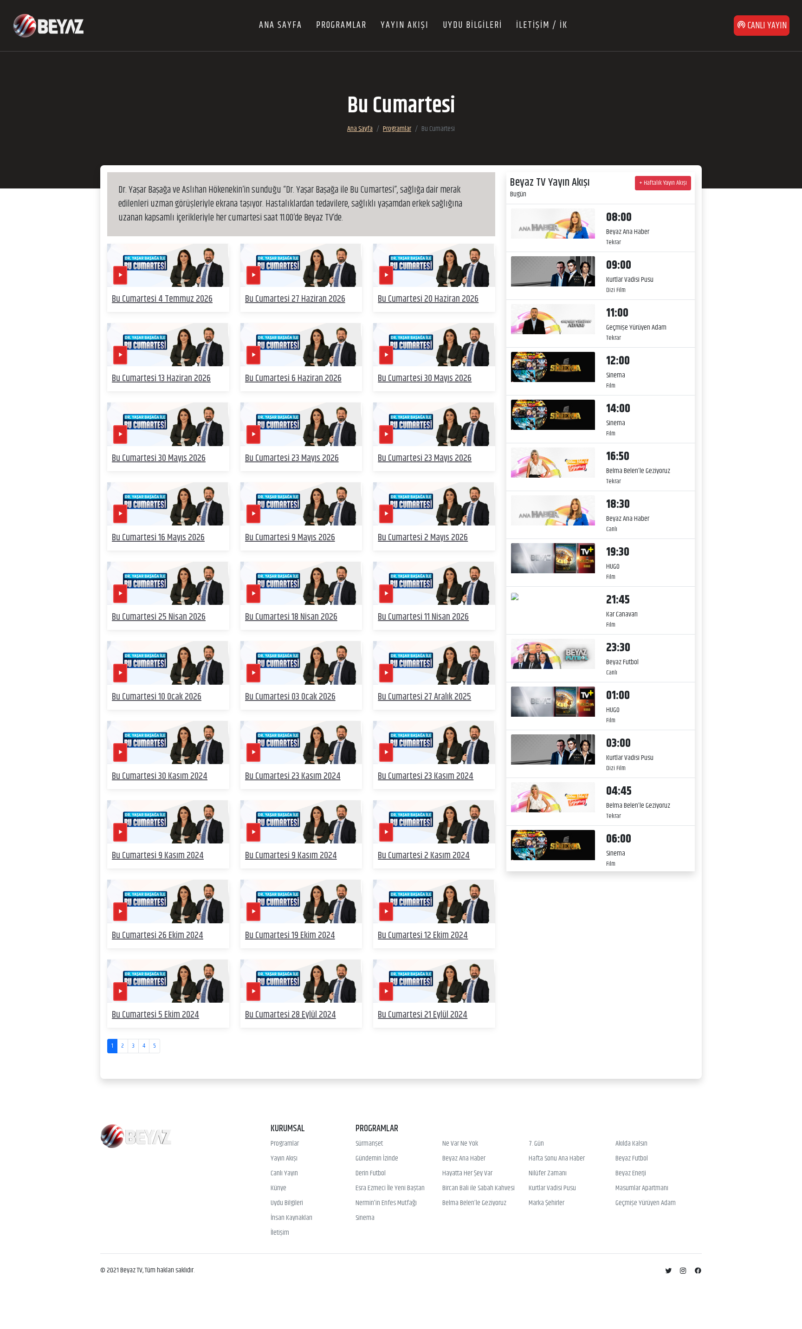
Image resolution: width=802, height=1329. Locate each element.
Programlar (397, 129)
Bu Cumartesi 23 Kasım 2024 (293, 776)
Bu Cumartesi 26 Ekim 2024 (157, 935)
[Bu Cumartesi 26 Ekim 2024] (168, 902)
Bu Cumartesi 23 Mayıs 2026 (292, 458)
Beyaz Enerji (630, 1173)
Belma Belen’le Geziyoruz (474, 1203)
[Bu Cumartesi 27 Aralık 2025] (434, 663)
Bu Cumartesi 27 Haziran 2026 (295, 299)
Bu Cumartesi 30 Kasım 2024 (159, 776)
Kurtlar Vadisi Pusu (552, 1188)
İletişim (280, 1232)
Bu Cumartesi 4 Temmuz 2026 (162, 299)
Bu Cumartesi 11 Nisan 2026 (423, 617)
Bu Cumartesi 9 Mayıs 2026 (290, 538)
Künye (278, 1188)
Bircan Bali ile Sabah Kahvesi (478, 1188)
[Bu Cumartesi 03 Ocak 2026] (301, 663)
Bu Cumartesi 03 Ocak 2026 (290, 697)
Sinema (365, 1218)
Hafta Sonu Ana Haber (557, 1158)
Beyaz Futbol (631, 1158)
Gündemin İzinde (377, 1158)
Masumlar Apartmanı (641, 1188)
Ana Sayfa (360, 129)
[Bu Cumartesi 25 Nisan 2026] (168, 583)
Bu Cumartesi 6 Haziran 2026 (293, 378)
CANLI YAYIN (766, 26)
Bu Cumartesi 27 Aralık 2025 (424, 697)
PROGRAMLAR (341, 25)
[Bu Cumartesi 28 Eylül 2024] (301, 981)
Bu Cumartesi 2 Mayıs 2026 (423, 538)
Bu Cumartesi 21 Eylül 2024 (422, 1015)
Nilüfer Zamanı (548, 1173)
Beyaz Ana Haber (463, 1158)
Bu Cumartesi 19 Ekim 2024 (290, 935)
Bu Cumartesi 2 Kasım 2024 (424, 856)
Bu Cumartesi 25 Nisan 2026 (159, 617)
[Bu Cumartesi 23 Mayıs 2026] (301, 424)
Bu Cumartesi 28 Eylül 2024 (290, 1015)
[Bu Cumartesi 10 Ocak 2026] (168, 663)
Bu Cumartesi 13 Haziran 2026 (161, 378)
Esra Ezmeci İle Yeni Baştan (390, 1188)
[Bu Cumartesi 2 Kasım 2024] (434, 822)
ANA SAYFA (280, 25)
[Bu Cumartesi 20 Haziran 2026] (434, 265)
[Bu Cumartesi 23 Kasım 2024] (301, 742)
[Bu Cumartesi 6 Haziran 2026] (301, 344)
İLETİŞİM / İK (542, 25)
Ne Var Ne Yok (460, 1143)
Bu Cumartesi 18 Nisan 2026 (291, 617)
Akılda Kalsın (631, 1143)
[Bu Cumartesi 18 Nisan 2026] (301, 583)
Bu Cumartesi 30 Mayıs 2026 (425, 378)
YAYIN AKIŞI (405, 25)
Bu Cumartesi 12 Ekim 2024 (423, 935)
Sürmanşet (369, 1143)
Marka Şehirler (546, 1203)
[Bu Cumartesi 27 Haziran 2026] (301, 265)
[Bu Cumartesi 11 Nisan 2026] (434, 583)
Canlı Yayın (284, 1173)
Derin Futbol (371, 1173)
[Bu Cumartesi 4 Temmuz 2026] (168, 265)
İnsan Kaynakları (291, 1218)
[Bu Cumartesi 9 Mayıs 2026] (301, 504)
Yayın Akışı (284, 1158)
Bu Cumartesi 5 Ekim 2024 (155, 1015)
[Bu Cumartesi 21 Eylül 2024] (434, 981)
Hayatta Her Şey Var (467, 1173)
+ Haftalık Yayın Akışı (663, 183)
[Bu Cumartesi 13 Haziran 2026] (168, 344)
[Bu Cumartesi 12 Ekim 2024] (434, 902)
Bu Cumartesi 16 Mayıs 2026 (158, 538)
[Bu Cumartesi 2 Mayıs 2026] (434, 504)
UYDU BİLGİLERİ (472, 25)
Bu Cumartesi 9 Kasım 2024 (158, 856)
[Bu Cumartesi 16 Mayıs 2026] (168, 504)
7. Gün (536, 1143)
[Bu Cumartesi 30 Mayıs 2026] (434, 344)
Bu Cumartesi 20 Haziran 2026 (428, 299)
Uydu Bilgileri (287, 1203)
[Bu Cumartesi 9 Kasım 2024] (168, 822)
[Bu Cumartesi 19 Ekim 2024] (301, 902)
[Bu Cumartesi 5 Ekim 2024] (168, 981)
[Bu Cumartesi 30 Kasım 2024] (168, 742)
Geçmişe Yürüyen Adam (645, 1203)
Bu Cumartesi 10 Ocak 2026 (156, 697)
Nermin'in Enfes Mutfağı (386, 1203)
